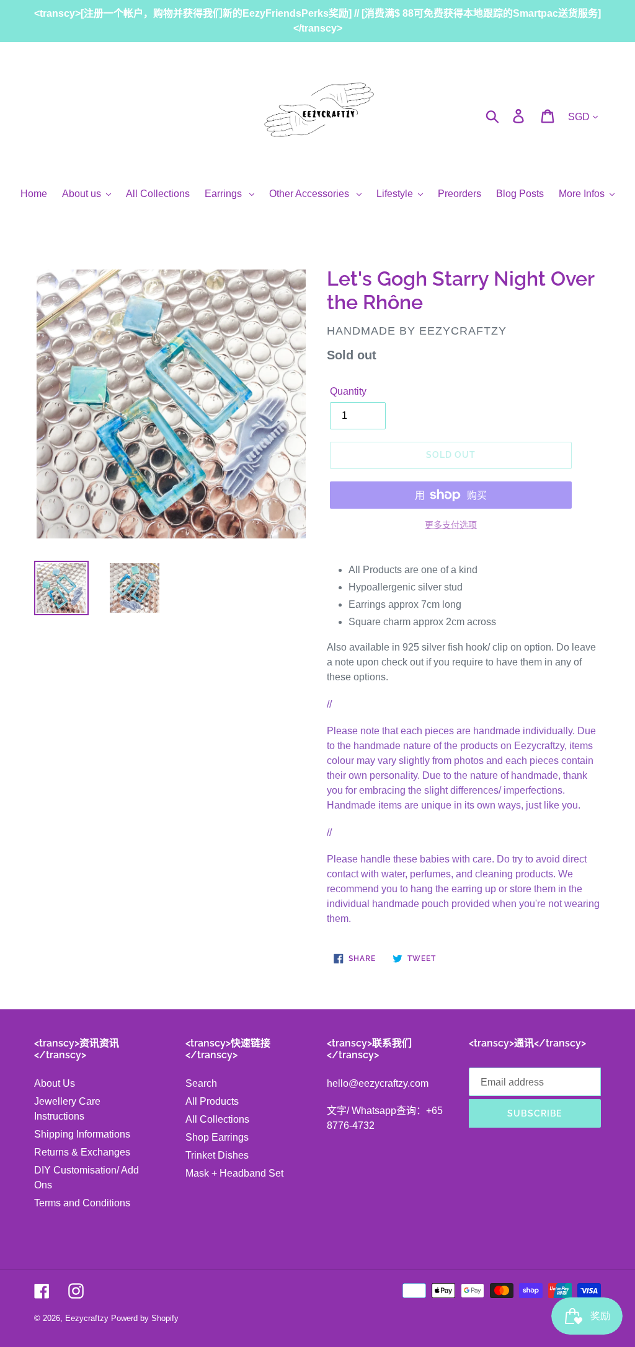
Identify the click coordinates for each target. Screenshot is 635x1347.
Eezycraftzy (87, 1318)
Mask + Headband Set (234, 1173)
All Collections (217, 1119)
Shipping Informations (82, 1134)
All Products (212, 1101)
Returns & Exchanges (82, 1152)
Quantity (348, 391)
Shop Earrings (217, 1137)
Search (201, 1083)
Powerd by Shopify (145, 1318)
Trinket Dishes (217, 1155)
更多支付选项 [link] (451, 525)
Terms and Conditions (82, 1203)
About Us (54, 1083)
